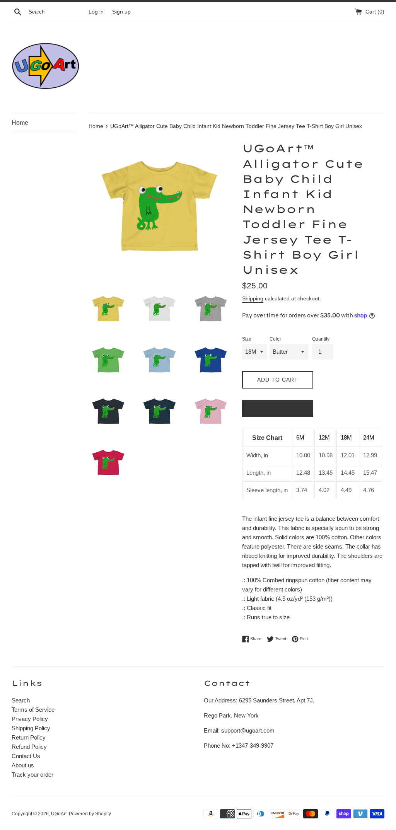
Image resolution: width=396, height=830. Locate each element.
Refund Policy (29, 746)
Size (246, 339)
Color (275, 339)
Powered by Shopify (90, 813)
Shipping (252, 298)
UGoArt (59, 813)
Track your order (32, 774)
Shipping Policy (31, 728)
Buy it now (278, 409)
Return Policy (29, 737)
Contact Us (26, 756)
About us (23, 765)
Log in (96, 12)
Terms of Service (33, 709)
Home (20, 122)
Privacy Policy (30, 719)
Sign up (121, 12)
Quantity (320, 339)
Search (21, 700)
